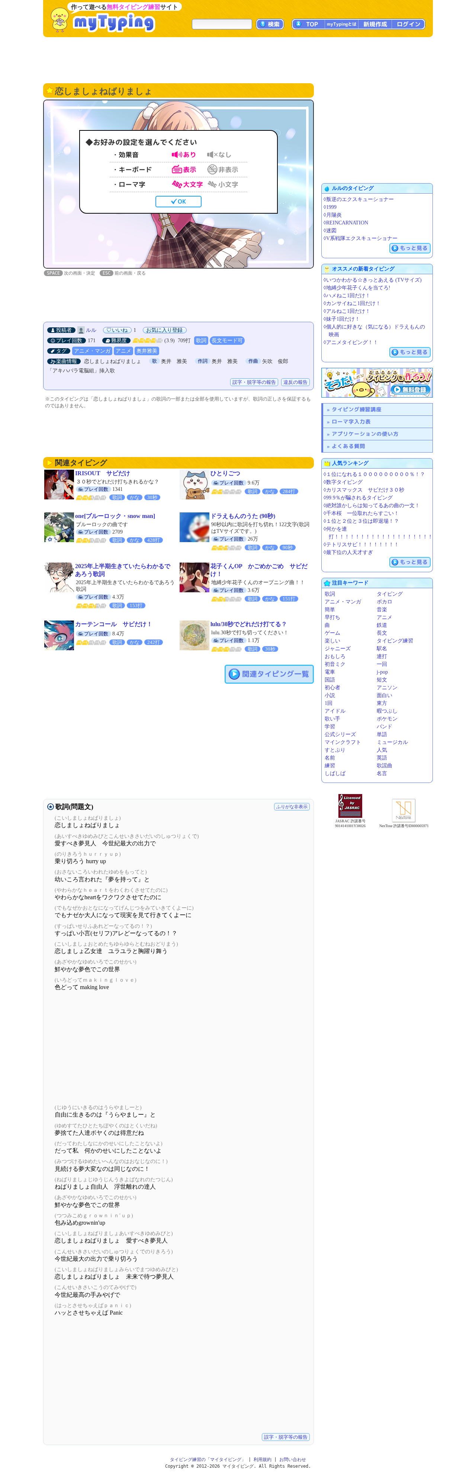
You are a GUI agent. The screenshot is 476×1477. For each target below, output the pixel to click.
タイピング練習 (395, 641)
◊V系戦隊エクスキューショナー (361, 238)
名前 (330, 758)
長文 (382, 633)
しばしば (335, 773)
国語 (330, 680)
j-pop (382, 672)
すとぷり (335, 750)
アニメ (123, 351)
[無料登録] (377, 383)
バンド (384, 726)
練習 (330, 765)
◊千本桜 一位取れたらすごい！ (361, 513)
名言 (382, 773)
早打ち (332, 617)
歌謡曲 (384, 765)
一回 (382, 664)
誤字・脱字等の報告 (254, 382)
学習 (330, 726)
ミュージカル (392, 742)
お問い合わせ (292, 1459)
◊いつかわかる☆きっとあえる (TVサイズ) (373, 280)
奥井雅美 (146, 351)
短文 (382, 680)
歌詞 (201, 340)
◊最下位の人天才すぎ (348, 552)
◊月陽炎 (333, 215)
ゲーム (332, 633)
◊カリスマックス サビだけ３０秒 (364, 490)
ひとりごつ (225, 473)
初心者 (332, 687)
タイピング (390, 594)
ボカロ (384, 602)
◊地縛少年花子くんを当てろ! (357, 288)
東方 (382, 703)
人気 (382, 750)
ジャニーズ (338, 648)
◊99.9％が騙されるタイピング (358, 498)
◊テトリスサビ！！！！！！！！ (361, 544)
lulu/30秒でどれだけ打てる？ (248, 624)
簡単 (330, 609)
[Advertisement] (238, 59)
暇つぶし (387, 711)
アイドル (335, 711)
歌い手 (332, 719)
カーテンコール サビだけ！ (113, 624)
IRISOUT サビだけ (102, 473)
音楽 (382, 609)
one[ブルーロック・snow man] (115, 516)
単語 (382, 734)
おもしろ (335, 656)
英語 (382, 758)
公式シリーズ (340, 734)
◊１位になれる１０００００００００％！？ (374, 474)
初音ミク (335, 664)
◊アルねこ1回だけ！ (347, 311)
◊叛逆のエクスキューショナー (359, 199)
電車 (330, 672)
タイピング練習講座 (357, 409)
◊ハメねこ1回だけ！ (347, 295)
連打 (382, 656)
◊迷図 (330, 230)
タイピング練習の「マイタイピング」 (208, 1459)
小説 (330, 695)
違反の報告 (295, 382)
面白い (384, 695)
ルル (91, 330)
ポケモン (387, 719)
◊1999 (330, 207)
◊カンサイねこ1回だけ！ (352, 303)
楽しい (332, 641)
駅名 (382, 648)
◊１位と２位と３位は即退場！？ (361, 521)
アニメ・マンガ (92, 351)
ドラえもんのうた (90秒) (242, 516)
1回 (328, 703)
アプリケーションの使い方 (365, 434)
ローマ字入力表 (351, 421)
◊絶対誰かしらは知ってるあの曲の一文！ (372, 505)
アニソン (387, 687)
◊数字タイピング (343, 482)
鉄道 (382, 625)
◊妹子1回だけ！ (342, 319)
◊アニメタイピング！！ (351, 342)
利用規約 (262, 1459)
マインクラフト (343, 742)
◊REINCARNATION (346, 223)
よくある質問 (348, 446)
